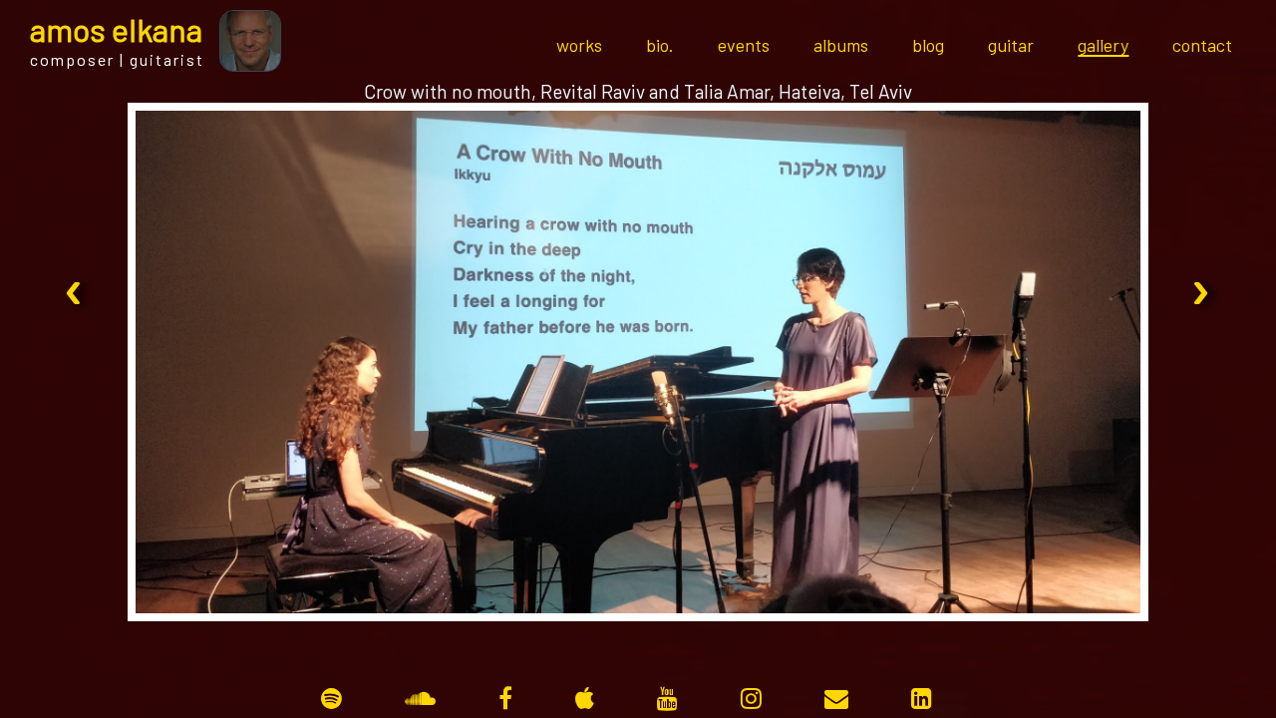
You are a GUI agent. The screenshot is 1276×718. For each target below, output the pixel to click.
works (579, 45)
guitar (1011, 45)
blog (928, 45)
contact (1202, 45)
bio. (660, 45)
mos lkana (116, 29)
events (744, 45)
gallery (1103, 45)
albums (840, 45)
